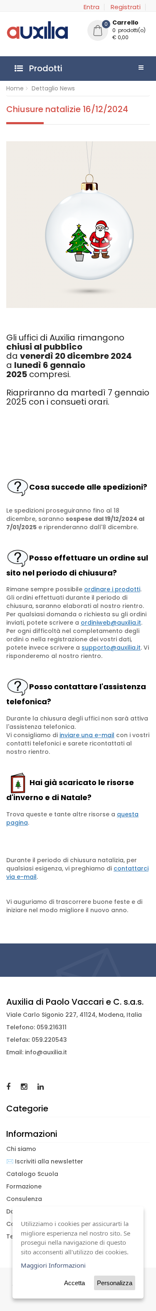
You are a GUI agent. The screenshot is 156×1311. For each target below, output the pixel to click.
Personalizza (114, 1282)
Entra (91, 7)
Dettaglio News (53, 88)
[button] (118, 31)
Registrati (126, 7)
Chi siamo (21, 1149)
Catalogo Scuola (32, 1174)
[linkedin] (40, 1086)
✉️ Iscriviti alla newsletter (44, 1161)
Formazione (24, 1186)
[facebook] (9, 1086)
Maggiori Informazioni (53, 1265)
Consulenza (24, 1199)
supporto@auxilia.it (111, 647)
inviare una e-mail (86, 735)
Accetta (74, 1282)
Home (15, 88)
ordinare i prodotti (112, 589)
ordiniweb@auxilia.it (111, 622)
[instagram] (25, 1086)
